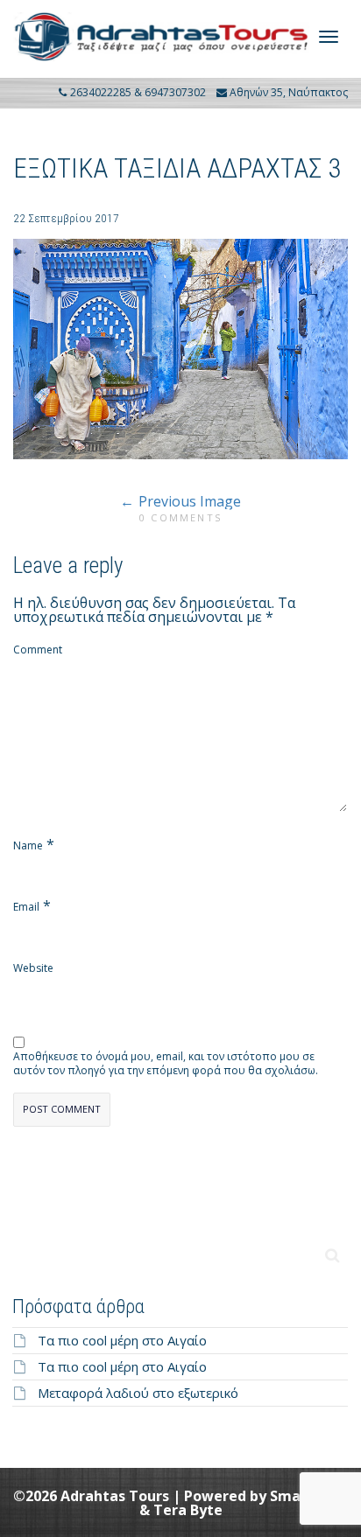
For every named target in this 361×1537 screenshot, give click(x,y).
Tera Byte (188, 1510)
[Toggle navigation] (328, 37)
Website (33, 968)
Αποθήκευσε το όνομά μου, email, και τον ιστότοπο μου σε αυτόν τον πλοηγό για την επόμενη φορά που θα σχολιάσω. (165, 1064)
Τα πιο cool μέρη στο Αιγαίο (122, 1340)
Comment (37, 650)
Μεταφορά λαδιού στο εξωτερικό (138, 1392)
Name (28, 846)
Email (26, 907)
